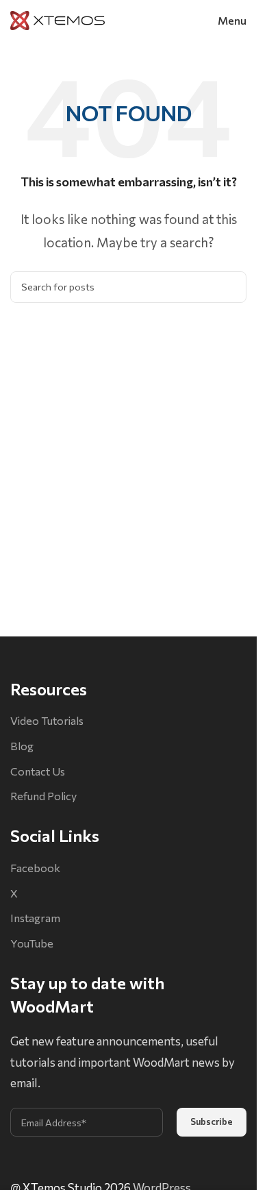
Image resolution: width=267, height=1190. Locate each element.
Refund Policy (43, 795)
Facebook (35, 867)
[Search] (230, 287)
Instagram (35, 917)
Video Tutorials (47, 720)
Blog (22, 745)
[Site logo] (57, 19)
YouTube (31, 943)
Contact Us (37, 771)
